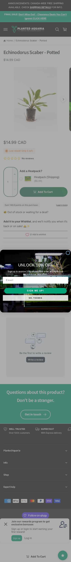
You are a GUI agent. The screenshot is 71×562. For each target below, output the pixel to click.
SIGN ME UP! (35, 291)
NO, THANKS (35, 298)
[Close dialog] (68, 252)
